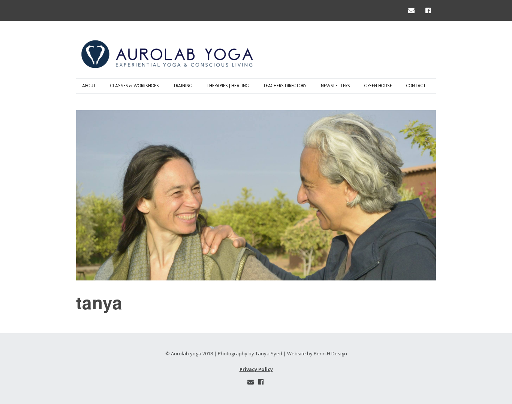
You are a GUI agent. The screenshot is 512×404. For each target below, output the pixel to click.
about (89, 85)
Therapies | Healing (228, 85)
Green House (378, 85)
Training (182, 85)
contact (416, 85)
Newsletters (335, 85)
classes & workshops (134, 85)
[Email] (413, 10)
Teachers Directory (285, 85)
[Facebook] (428, 10)
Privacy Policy (256, 369)
